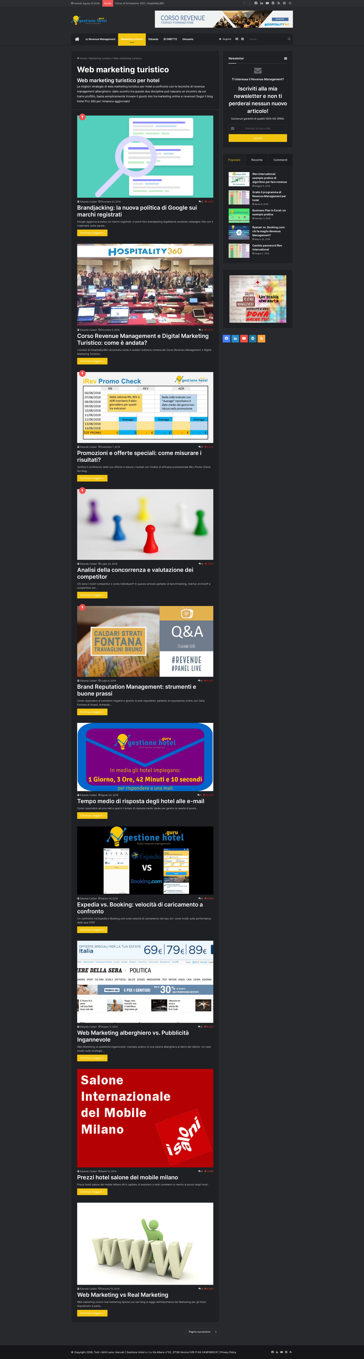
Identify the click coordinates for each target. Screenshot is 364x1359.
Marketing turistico (132, 39)
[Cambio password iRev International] (239, 251)
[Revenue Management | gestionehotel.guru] (89, 20)
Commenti (280, 160)
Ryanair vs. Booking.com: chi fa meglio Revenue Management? (268, 231)
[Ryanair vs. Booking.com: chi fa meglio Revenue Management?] (239, 232)
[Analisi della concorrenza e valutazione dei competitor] (145, 524)
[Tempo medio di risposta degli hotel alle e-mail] (145, 757)
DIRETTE (171, 39)
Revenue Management (101, 39)
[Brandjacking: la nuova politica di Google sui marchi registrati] (145, 157)
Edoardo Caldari (88, 201)
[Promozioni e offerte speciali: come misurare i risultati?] (145, 407)
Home (83, 58)
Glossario (187, 39)
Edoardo (153, 39)
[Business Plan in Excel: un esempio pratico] (239, 216)
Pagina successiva (199, 1331)
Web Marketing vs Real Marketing (122, 1294)
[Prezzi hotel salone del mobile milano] (145, 1118)
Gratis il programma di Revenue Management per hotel (269, 196)
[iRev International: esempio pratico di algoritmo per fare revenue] (239, 179)
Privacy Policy (228, 1352)
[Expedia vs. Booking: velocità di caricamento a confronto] (145, 860)
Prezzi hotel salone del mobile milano (127, 1177)
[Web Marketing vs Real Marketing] (145, 1244)
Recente (257, 160)
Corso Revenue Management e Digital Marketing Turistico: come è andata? (143, 339)
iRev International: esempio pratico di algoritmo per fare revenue (269, 177)
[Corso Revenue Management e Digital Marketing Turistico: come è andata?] (145, 285)
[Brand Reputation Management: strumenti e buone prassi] (145, 641)
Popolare (234, 160)
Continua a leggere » (92, 232)
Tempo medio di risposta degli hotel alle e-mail (140, 801)
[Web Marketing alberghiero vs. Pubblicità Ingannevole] (145, 982)
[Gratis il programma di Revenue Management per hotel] (239, 197)
